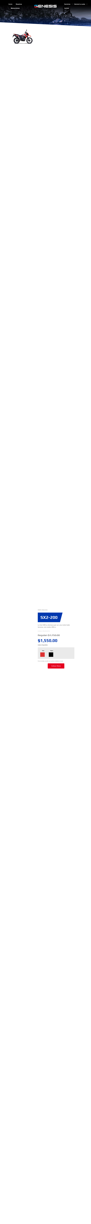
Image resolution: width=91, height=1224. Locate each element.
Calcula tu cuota (79, 4)
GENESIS (40, 609)
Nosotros (19, 4)
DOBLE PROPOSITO (44, 631)
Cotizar (66, 8)
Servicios (67, 4)
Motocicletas (15, 8)
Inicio (10, 4)
